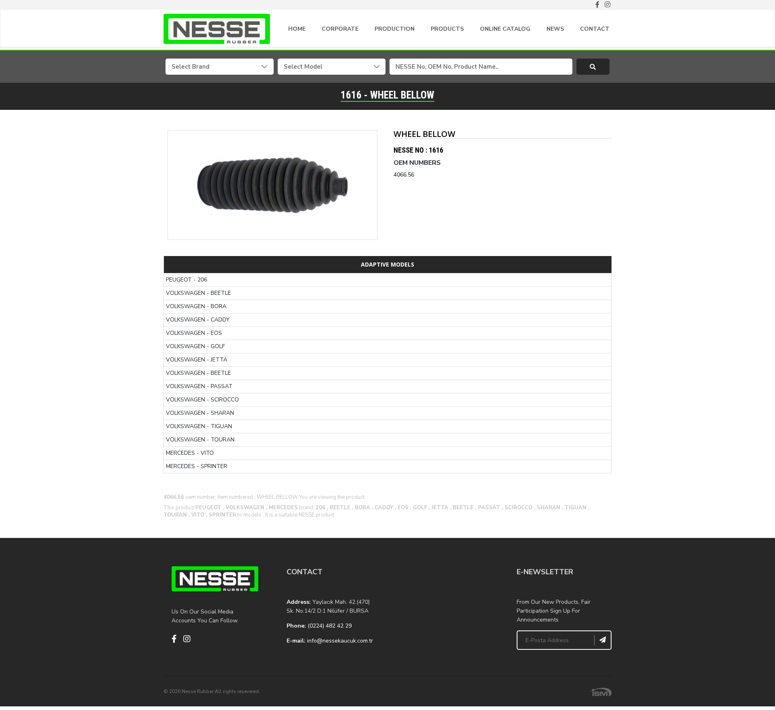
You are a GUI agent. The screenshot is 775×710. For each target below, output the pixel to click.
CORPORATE (340, 29)
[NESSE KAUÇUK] (445, 606)
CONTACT (595, 29)
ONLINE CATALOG (505, 29)
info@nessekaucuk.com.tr (340, 641)
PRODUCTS (447, 29)
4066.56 (404, 175)
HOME (297, 29)
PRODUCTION (395, 29)
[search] (593, 67)
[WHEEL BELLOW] (272, 185)
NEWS (555, 29)
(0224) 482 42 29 (330, 626)
